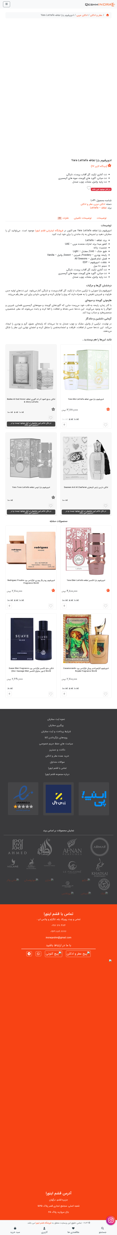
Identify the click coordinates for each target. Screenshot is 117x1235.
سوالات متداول (57, 762)
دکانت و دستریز (57, 750)
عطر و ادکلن (96, 15)
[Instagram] (78, 953)
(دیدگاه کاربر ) (99, 166)
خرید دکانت (63, 425)
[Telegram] (29, 954)
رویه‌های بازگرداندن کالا (56, 737)
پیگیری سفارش (56, 725)
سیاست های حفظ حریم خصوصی (56, 744)
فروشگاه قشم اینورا (43, 1223)
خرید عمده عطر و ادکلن (57, 756)
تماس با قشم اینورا (57, 768)
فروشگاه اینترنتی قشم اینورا (49, 230)
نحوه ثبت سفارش (56, 719)
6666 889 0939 (58, 931)
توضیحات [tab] (101, 218)
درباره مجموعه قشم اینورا (57, 774)
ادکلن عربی (82, 15)
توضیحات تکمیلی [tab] (83, 218)
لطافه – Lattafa (98, 208)
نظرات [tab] (64, 218)
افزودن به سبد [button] (64, 606)
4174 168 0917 (59, 925)
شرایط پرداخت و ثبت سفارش (56, 731)
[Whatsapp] (38, 954)
